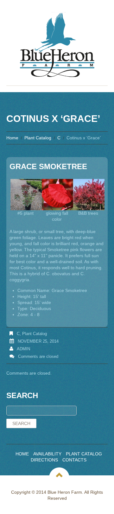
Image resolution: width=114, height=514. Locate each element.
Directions (44, 459)
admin (23, 348)
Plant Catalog (37, 137)
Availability (47, 453)
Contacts (74, 459)
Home (12, 137)
